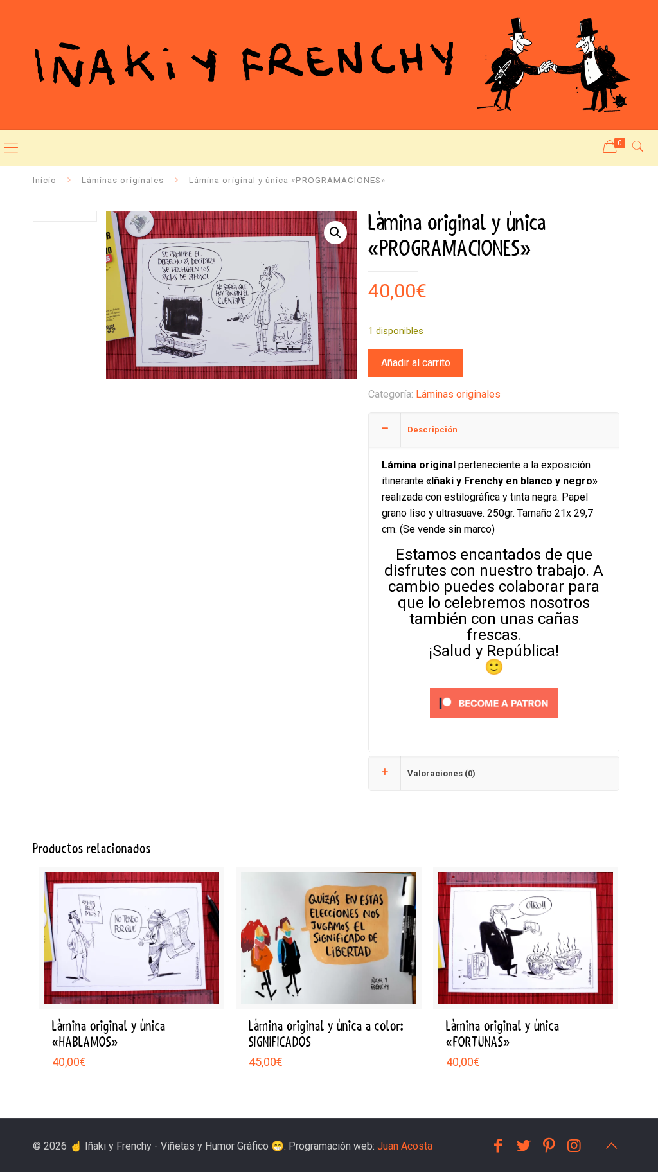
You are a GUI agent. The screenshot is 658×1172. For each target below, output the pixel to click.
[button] (335, 232)
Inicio (45, 180)
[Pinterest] (549, 1146)
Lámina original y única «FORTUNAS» (503, 1034)
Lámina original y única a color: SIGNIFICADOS (326, 1034)
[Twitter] (524, 1146)
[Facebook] (498, 1146)
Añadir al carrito (415, 363)
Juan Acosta (404, 1146)
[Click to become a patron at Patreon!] (494, 721)
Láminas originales (123, 180)
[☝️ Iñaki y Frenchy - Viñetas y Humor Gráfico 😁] (329, 64)
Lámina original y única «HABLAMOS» (109, 1034)
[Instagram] (574, 1146)
